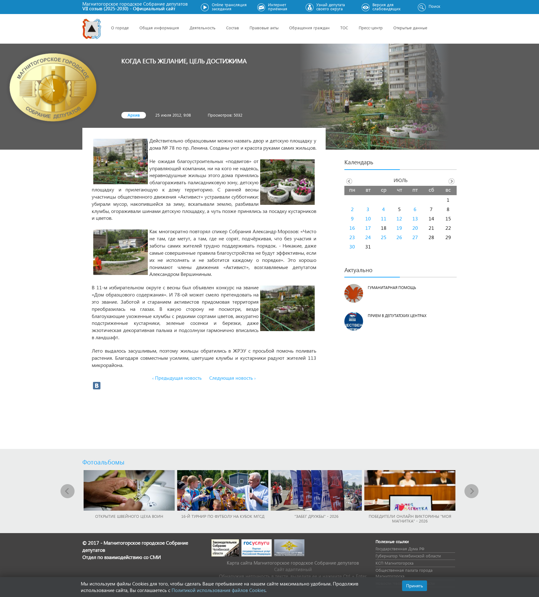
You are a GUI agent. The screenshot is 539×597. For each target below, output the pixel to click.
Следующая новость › (232, 378)
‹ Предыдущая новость (177, 378)
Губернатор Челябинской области (408, 555)
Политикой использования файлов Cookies (218, 590)
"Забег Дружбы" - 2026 (316, 516)
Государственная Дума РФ (400, 548)
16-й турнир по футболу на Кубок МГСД (223, 516)
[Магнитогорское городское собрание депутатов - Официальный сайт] (92, 29)
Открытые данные (410, 27)
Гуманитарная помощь (392, 287)
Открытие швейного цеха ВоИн (129, 516)
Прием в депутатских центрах (397, 315)
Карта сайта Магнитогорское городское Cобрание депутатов (293, 563)
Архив (134, 115)
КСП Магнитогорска (395, 563)
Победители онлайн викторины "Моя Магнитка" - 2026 (410, 518)
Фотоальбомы (103, 461)
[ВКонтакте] (96, 385)
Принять (414, 586)
